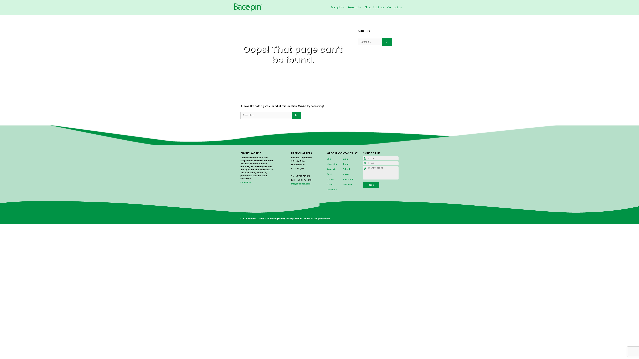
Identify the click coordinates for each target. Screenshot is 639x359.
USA (329, 159)
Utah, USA (332, 164)
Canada (331, 179)
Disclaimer (324, 218)
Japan (346, 164)
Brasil (329, 174)
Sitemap (297, 218)
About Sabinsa (374, 7)
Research (354, 7)
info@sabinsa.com (301, 183)
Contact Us (394, 7)
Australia (331, 169)
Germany (332, 189)
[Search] (296, 115)
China (330, 184)
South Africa (349, 179)
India (345, 159)
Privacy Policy (285, 218)
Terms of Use (311, 218)
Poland (346, 169)
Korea (346, 174)
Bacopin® (337, 7)
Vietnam (347, 184)
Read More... (246, 182)
